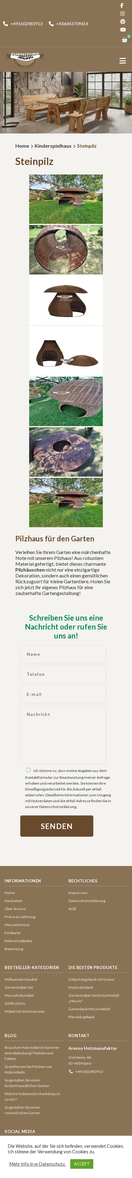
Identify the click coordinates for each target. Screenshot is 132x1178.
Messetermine (17, 924)
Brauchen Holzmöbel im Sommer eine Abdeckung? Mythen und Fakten (32, 1053)
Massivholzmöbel (19, 995)
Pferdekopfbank (81, 1017)
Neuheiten (13, 900)
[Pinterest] (124, 21)
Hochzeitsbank (80, 987)
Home (22, 146)
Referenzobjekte (18, 940)
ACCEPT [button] (82, 1163)
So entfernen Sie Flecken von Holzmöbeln (28, 1069)
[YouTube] (124, 29)
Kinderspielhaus (53, 146)
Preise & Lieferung (20, 916)
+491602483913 (89, 1071)
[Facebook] (124, 5)
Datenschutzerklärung (86, 900)
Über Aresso (15, 908)
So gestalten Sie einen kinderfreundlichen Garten (27, 1083)
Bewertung (14, 948)
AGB (72, 908)
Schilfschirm (15, 1003)
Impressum (77, 892)
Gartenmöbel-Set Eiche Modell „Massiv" (93, 998)
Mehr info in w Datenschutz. (37, 1164)
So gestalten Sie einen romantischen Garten (22, 1110)
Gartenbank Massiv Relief (89, 1009)
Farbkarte (13, 932)
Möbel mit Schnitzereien (25, 1011)
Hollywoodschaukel (21, 979)
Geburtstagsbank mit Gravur (91, 979)
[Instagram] (124, 13)
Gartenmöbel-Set (19, 987)
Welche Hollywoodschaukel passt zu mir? (32, 1096)
